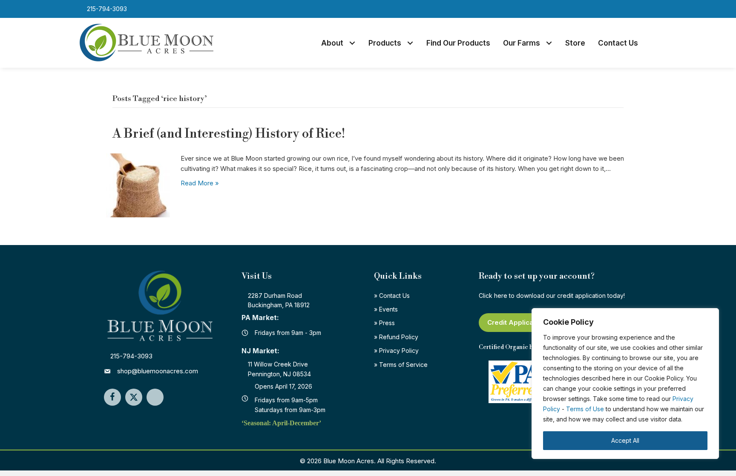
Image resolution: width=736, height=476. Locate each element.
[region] (625, 383)
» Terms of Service (401, 364)
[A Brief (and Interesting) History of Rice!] (138, 185)
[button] (635, 9)
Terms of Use (585, 409)
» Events (386, 309)
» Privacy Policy (396, 350)
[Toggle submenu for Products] (410, 43)
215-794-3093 (131, 356)
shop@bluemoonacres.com (157, 371)
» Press (384, 322)
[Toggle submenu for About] (352, 43)
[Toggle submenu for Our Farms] (549, 43)
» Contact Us (392, 295)
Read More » (200, 183)
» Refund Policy (396, 336)
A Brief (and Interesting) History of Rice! (228, 134)
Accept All (625, 440)
